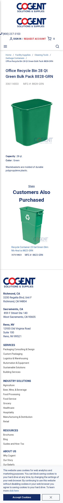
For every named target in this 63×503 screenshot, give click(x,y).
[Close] (51, 497)
